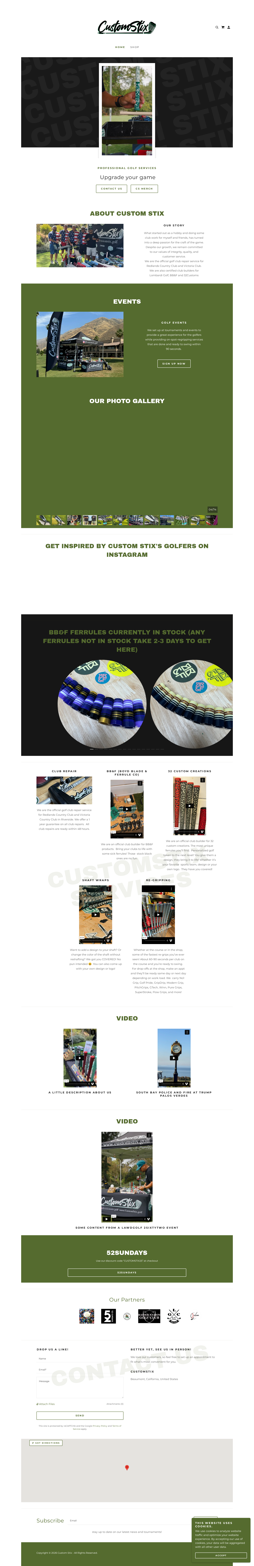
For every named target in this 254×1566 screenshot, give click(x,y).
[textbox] (79, 1358)
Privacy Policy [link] (100, 1426)
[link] (126, 27)
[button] (229, 27)
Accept (221, 1555)
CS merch (144, 188)
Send (80, 1415)
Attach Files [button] (47, 1404)
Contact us (111, 188)
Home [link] (120, 47)
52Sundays (127, 1272)
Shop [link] (134, 47)
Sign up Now (174, 363)
